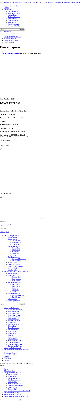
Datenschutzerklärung (11, 355)
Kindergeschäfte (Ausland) (12, 348)
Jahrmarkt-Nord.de (14, 13)
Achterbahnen (12, 237)
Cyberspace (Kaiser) (6, 225)
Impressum (7, 358)
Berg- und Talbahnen (19, 259)
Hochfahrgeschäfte (14, 246)
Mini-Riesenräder (13, 328)
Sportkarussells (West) (15, 346)
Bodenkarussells (13, 319)
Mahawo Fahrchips (14, 17)
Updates (6, 360)
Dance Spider (4, 232)
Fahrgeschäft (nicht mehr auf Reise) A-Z (17, 271)
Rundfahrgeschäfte (14, 257)
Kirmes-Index (12, 18)
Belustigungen (12, 239)
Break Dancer (16, 261)
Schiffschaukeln (13, 339)
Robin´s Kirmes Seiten (11, 6)
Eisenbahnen (12, 322)
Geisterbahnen (16, 241)
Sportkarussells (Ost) (14, 342)
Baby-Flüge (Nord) (14, 311)
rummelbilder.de (13, 20)
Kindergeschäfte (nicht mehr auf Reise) (16, 349)
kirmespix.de (12, 22)
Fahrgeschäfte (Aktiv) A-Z (12, 235)
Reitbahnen (11, 335)
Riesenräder (16, 250)
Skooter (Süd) (12, 270)
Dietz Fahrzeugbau (14, 24)
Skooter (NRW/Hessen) (15, 266)
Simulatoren (16, 244)
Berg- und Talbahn (18, 295)
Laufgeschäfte (16, 242)
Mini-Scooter (12, 331)
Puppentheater (12, 333)
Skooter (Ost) (12, 268)
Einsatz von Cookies (10, 353)
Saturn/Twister (12, 337)
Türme (14, 255)
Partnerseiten (8, 9)
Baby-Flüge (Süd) (14, 315)
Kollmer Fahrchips (14, 26)
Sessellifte (15, 253)
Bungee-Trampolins (14, 320)
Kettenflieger (16, 248)
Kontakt (6, 8)
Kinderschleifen (13, 329)
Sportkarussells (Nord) (15, 340)
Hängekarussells (13, 324)
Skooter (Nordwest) (14, 264)
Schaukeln (15, 251)
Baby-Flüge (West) (14, 317)
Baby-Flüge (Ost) (13, 313)
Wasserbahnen (12, 262)
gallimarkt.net (12, 15)
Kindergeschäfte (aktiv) (11, 308)
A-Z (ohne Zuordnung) (15, 309)
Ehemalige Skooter (14, 301)
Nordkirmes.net (13, 11)
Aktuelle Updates (9, 371)
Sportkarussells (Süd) (15, 344)
